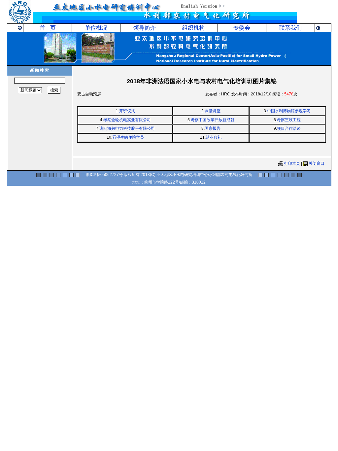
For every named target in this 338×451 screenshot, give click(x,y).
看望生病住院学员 (128, 137)
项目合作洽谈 (289, 128)
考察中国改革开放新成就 (212, 120)
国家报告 (212, 128)
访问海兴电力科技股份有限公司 (127, 128)
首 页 (48, 28)
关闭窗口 (316, 163)
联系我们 (290, 28)
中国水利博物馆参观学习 (289, 111)
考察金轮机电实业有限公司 (127, 120)
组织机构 (193, 28)
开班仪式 (127, 111)
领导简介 (144, 28)
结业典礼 (213, 137)
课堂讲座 (212, 111)
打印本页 (292, 163)
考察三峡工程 (289, 120)
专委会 (241, 28)
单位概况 (96, 28)
